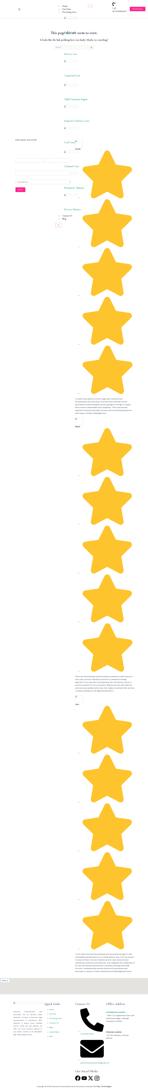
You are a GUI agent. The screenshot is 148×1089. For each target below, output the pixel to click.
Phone (17, 169)
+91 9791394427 (119, 11)
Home (65, 6)
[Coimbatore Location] (107, 1009)
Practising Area (69, 12)
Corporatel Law (72, 75)
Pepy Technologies (104, 1086)
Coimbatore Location (115, 1012)
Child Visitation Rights (76, 99)
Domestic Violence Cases (76, 120)
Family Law (70, 32)
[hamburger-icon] (90, 6)
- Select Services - (22, 178)
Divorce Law (70, 54)
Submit (20, 190)
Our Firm (66, 9)
